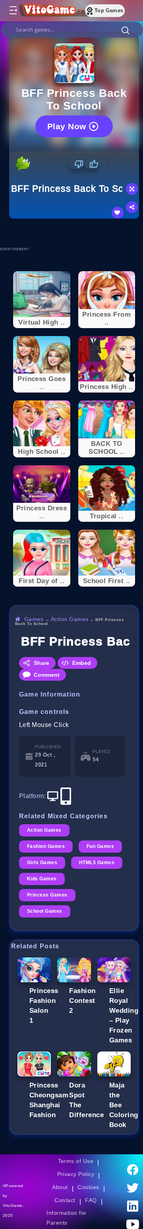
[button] (125, 30)
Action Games (70, 619)
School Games (44, 911)
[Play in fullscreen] (132, 189)
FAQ (91, 1200)
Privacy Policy (76, 1174)
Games (34, 619)
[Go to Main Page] (55, 10)
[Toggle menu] (12, 10)
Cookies (88, 1187)
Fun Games (100, 846)
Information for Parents (66, 1218)
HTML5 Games (96, 862)
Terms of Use (76, 1161)
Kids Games (42, 879)
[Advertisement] (76, 232)
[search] (72, 30)
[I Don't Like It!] (76, 164)
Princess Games (47, 895)
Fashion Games (46, 846)
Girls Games (42, 862)
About (60, 1187)
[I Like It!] (91, 164)
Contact (64, 1200)
